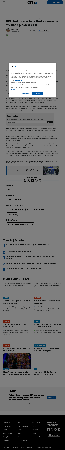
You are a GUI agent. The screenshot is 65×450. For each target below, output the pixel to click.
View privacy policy (19, 80)
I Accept (38, 93)
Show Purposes (26, 93)
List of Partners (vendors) (17, 89)
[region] (32, 80)
